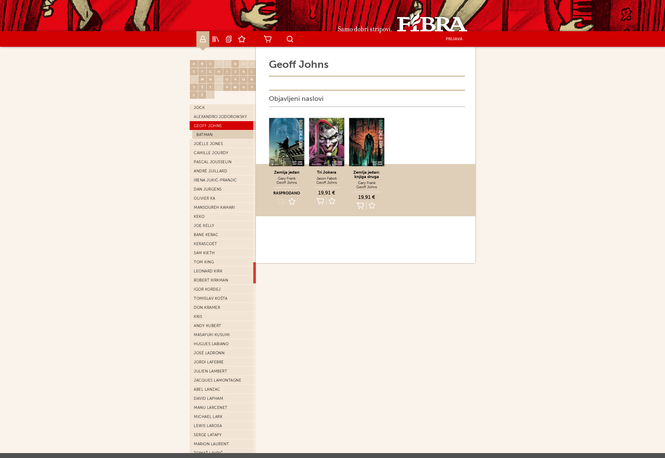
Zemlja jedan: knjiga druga (366, 174)
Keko (199, 216)
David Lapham (208, 398)
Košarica (267, 39)
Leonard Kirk (208, 271)
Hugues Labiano (211, 344)
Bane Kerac (206, 234)
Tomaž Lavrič (208, 453)
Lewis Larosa (208, 425)
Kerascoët (205, 243)
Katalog (215, 39)
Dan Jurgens (208, 189)
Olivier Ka (204, 198)
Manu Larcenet (211, 407)
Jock (199, 107)
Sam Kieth (204, 253)
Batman (204, 134)
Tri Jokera (326, 172)
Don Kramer (207, 307)
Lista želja (241, 39)
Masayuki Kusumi (212, 334)
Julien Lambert (210, 371)
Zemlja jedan (287, 172)
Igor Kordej (207, 289)
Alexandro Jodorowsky (220, 116)
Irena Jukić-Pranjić (215, 180)
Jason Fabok (326, 178)
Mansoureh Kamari (214, 207)
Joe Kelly (204, 225)
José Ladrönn (209, 353)
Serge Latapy (208, 435)
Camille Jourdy (211, 153)
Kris (198, 316)
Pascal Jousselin (212, 162)
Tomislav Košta (210, 298)
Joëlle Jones (208, 143)
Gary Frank (287, 178)
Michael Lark (208, 416)
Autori (202, 39)
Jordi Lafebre (209, 362)
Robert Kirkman (211, 280)
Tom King (204, 262)
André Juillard (210, 171)
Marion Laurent (211, 444)
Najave (228, 39)
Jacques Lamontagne (217, 380)
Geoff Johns (208, 125)
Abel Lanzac (207, 389)
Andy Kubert (207, 325)
